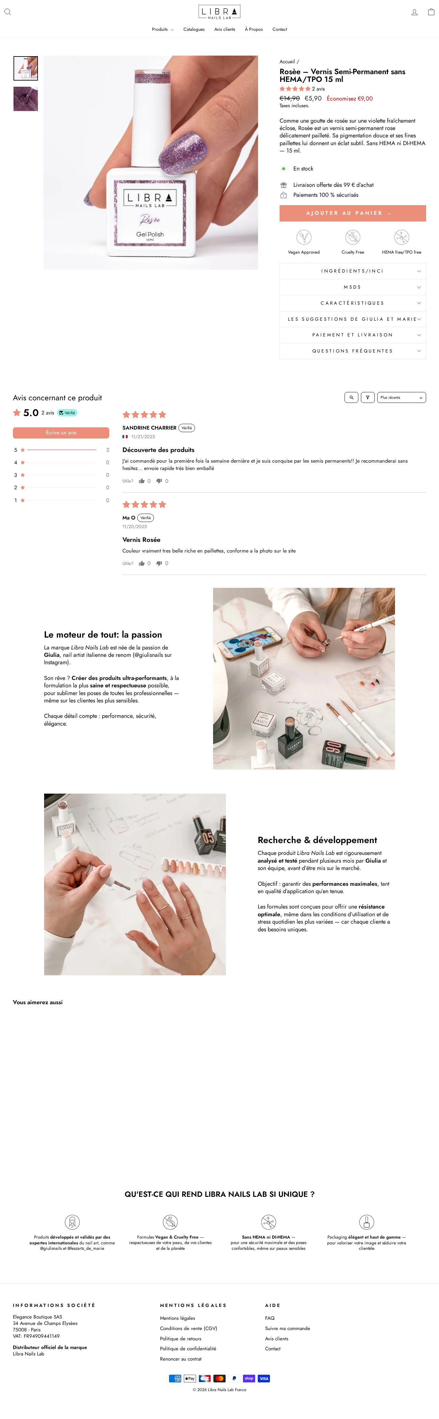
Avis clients (224, 29)
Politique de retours (180, 1338)
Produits (160, 29)
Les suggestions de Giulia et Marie (353, 319)
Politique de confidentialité (188, 1348)
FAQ (269, 1318)
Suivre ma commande (287, 1328)
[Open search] (351, 397)
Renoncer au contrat (181, 1358)
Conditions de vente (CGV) (188, 1328)
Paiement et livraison (353, 335)
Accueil (287, 61)
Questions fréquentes (352, 351)
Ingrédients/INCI (352, 271)
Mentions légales (177, 1318)
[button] (296, 88)
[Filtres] (367, 397)
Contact (280, 29)
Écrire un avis (61, 432)
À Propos (254, 29)
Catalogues (194, 29)
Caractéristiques (353, 303)
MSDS (353, 287)
